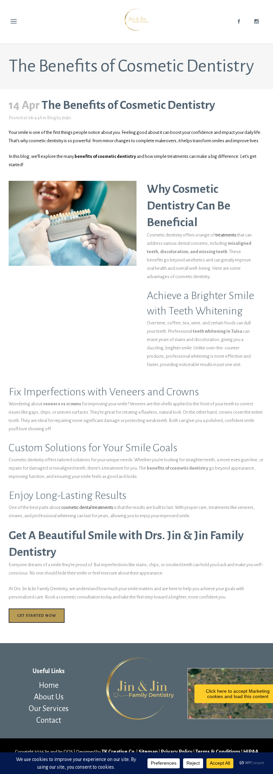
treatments (226, 234)
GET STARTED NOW (36, 615)
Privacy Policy (176, 751)
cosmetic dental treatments (87, 507)
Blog (51, 117)
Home (49, 685)
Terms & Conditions (217, 751)
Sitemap (148, 751)
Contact (48, 720)
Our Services (49, 708)
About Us (49, 697)
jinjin (66, 117)
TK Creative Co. (119, 751)
